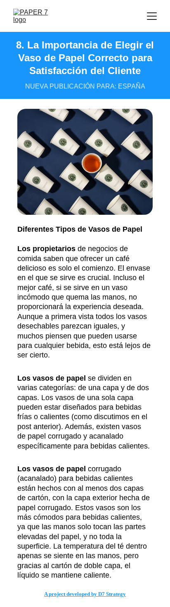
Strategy (116, 594)
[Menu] (152, 16)
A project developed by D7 (75, 594)
